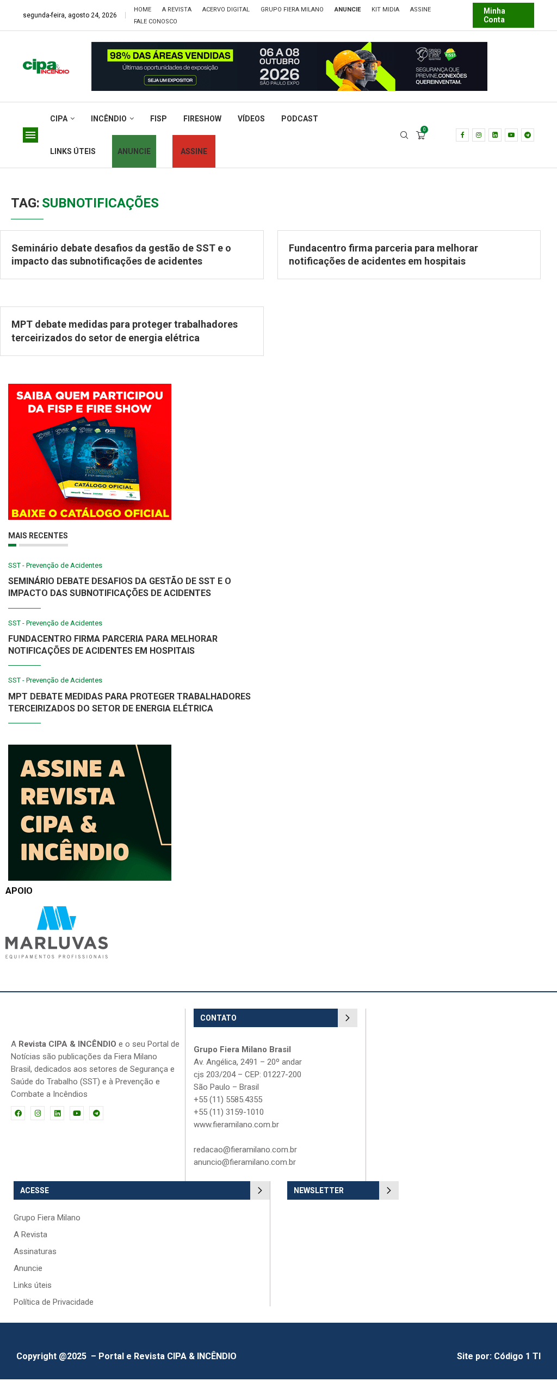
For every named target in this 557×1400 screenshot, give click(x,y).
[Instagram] (478, 135)
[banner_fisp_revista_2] (289, 47)
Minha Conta (494, 15)
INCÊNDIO (109, 118)
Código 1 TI (517, 1356)
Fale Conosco (155, 21)
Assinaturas (35, 1252)
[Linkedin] (495, 135)
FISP (158, 118)
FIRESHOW (202, 118)
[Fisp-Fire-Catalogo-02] (89, 389)
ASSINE (194, 151)
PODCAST (299, 118)
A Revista (176, 9)
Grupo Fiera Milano (292, 9)
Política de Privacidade (54, 1302)
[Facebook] (462, 135)
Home (142, 9)
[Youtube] (511, 135)
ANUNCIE (134, 151)
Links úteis (33, 1285)
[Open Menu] (30, 135)
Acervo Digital (226, 9)
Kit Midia (385, 9)
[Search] (404, 135)
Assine (420, 9)
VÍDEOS (251, 118)
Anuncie (28, 1268)
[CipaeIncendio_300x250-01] (89, 750)
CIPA (58, 118)
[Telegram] (527, 135)
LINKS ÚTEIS (73, 151)
